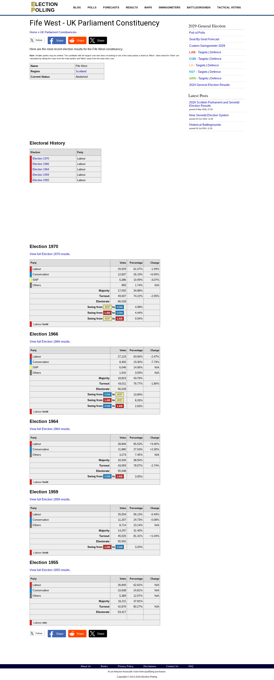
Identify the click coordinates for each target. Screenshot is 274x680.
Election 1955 (41, 180)
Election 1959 (41, 174)
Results (132, 7)
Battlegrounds (198, 7)
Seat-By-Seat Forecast (204, 39)
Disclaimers (150, 666)
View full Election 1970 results (50, 254)
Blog (77, 7)
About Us (86, 666)
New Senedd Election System (209, 115)
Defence (215, 52)
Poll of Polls (197, 32)
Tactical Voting (229, 7)
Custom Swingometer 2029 (207, 45)
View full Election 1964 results (50, 429)
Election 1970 (41, 158)
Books (104, 666)
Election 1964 (41, 169)
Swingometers (169, 7)
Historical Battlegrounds (205, 124)
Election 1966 (41, 163)
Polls (92, 7)
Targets (203, 52)
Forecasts (111, 7)
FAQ (190, 666)
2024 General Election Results (209, 84)
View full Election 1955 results (50, 570)
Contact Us (172, 666)
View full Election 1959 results (50, 499)
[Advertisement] (106, 110)
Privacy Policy (125, 666)
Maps (148, 7)
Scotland (81, 71)
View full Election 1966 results (50, 341)
